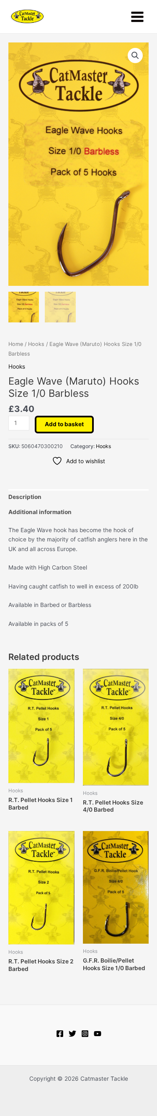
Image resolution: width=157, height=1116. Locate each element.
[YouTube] (97, 1033)
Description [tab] (24, 496)
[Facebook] (60, 1033)
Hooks (36, 344)
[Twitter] (72, 1033)
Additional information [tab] (40, 512)
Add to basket (64, 424)
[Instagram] (85, 1033)
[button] (135, 55)
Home (15, 344)
